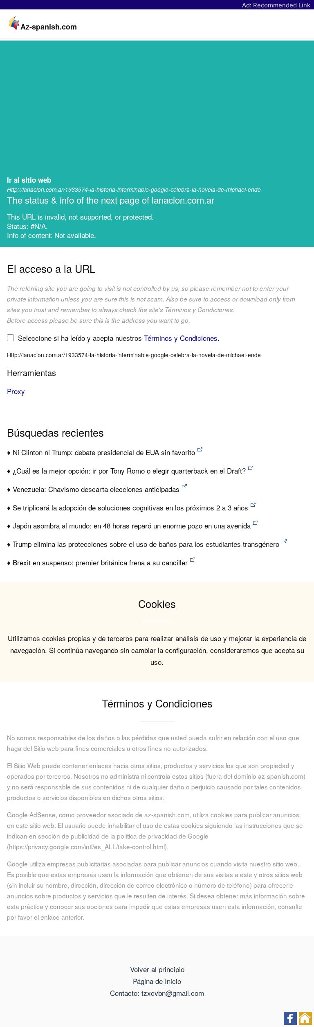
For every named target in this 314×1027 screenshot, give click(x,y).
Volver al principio (157, 969)
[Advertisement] (157, 111)
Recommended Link (281, 5)
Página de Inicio (157, 981)
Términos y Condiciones (181, 338)
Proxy (16, 391)
